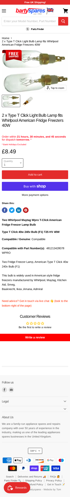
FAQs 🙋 (55, 476)
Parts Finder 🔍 (12, 480)
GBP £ (33, 451)
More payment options (35, 194)
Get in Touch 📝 (56, 484)
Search (10, 476)
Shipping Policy (33, 480)
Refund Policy (35, 484)
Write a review (35, 337)
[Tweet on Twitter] (12, 210)
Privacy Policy (54, 480)
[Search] (63, 21)
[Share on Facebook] (4, 210)
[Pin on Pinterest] (26, 210)
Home (5, 38)
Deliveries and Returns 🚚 (32, 476)
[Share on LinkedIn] (18, 210)
